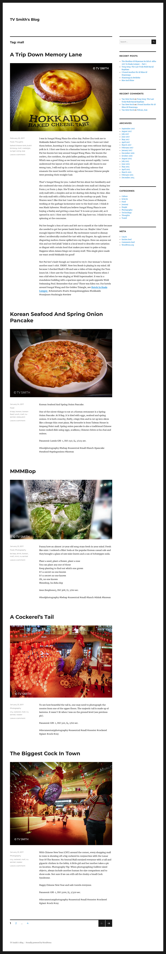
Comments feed (128, 242)
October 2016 (127, 156)
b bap (12, 411)
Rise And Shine (128, 80)
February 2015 (127, 175)
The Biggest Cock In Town (45, 753)
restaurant (20, 417)
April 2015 (126, 169)
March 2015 (126, 172)
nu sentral (24, 556)
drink (19, 554)
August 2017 (127, 131)
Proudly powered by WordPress (38, 943)
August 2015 (127, 159)
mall (20, 148)
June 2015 (126, 164)
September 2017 (128, 129)
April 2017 (126, 142)
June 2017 (126, 137)
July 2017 (125, 134)
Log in (124, 237)
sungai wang (15, 151)
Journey (125, 204)
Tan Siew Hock (128, 99)
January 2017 (127, 150)
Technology (127, 213)
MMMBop (23, 471)
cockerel (17, 712)
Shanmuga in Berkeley (131, 78)
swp (23, 151)
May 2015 (125, 167)
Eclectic (125, 199)
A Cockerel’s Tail (32, 617)
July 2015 (125, 161)
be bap (13, 554)
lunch (17, 414)
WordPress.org (128, 245)
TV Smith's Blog (25, 19)
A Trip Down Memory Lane (46, 54)
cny (11, 712)
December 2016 (128, 153)
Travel (124, 218)
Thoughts (19, 142)
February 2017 (127, 148)
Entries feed (127, 239)
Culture (125, 196)
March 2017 (126, 145)
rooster (19, 715)
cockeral (17, 859)
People (124, 207)
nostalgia (26, 148)
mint (17, 556)
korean (19, 411)
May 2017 (125, 139)
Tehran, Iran (142, 110)
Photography (20, 550)
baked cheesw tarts (18, 145)
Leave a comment (17, 154)
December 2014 (128, 178)
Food (12, 142)
